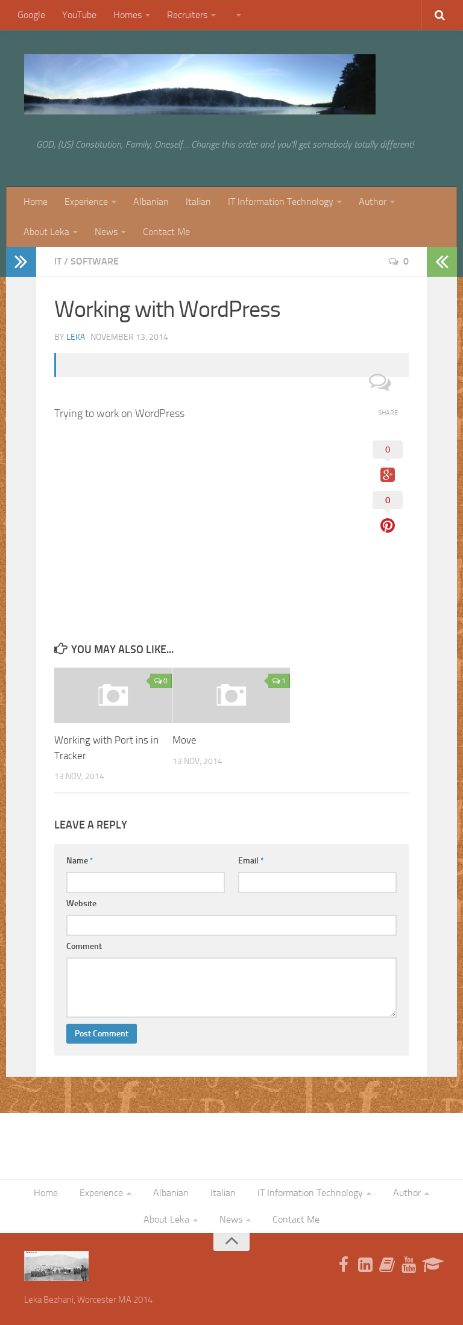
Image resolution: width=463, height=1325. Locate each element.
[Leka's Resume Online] (430, 1265)
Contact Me (166, 231)
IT (57, 261)
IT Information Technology (280, 201)
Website (81, 903)
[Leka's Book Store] (387, 1265)
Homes (127, 14)
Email (251, 861)
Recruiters (187, 14)
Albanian (151, 201)
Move (184, 740)
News (106, 231)
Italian (198, 201)
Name (79, 861)
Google (31, 14)
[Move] (231, 695)
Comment (84, 946)
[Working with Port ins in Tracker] (113, 695)
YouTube (79, 14)
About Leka (46, 231)
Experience (86, 201)
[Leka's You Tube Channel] (408, 1265)
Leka (75, 337)
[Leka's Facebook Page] (343, 1265)
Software (95, 261)
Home (36, 201)
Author (372, 201)
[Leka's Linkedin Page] (365, 1265)
